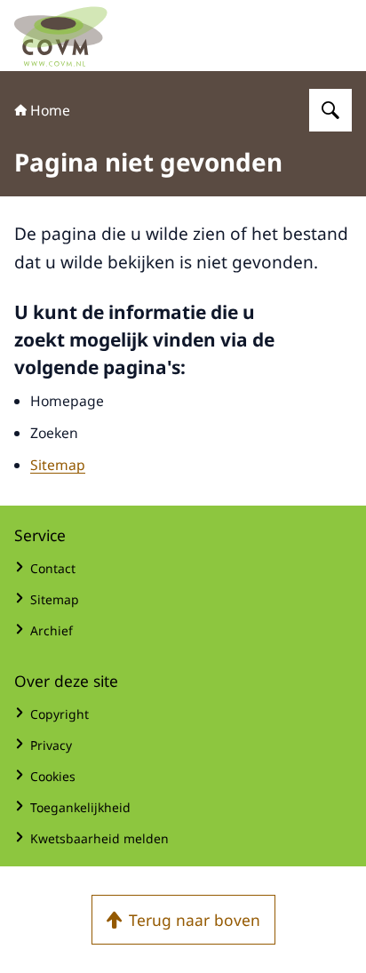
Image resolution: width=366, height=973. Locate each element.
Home (50, 110)
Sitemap (57, 465)
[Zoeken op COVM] (330, 110)
